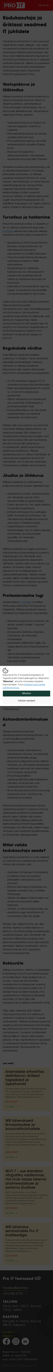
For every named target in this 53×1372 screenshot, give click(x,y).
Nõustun (26, 694)
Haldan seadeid (26, 701)
